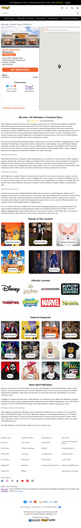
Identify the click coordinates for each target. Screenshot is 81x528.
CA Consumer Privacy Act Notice (69, 442)
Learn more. (18, 491)
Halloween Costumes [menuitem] (25, 18)
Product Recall (45, 460)
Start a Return (5, 460)
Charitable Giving (46, 454)
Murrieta (19, 24)
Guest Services (45, 442)
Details (67, 2)
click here (59, 404)
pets (22, 133)
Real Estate (24, 465)
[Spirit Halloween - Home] (5, 8)
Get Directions (20, 69)
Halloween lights (50, 128)
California (13, 24)
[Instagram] (7, 481)
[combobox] (40, 13)
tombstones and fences (49, 206)
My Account (4, 442)
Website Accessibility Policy (70, 465)
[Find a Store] (62, 8)
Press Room (25, 454)
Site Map (44, 448)
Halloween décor (68, 141)
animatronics (20, 128)
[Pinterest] (27, 481)
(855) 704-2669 (7, 64)
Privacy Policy (36, 507)
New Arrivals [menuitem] (9, 18)
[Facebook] (2, 481)
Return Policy (5, 454)
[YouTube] (22, 481)
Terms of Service (25, 507)
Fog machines (63, 206)
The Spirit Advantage (27, 448)
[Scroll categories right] (79, 18)
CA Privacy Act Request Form (50, 465)
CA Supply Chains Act (68, 448)
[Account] (67, 8)
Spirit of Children (22, 401)
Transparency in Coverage (70, 471)
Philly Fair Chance (67, 454)
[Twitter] (12, 481)
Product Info (5, 471)
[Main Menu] (78, 8)
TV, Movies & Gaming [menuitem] (69, 18)
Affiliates (23, 471)
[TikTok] (17, 481)
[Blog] (32, 481)
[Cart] (72, 8)
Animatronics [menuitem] (54, 18)
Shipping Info (5, 465)
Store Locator (5, 24)
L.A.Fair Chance (66, 460)
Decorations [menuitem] (41, 18)
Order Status (5, 448)
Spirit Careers (25, 460)
